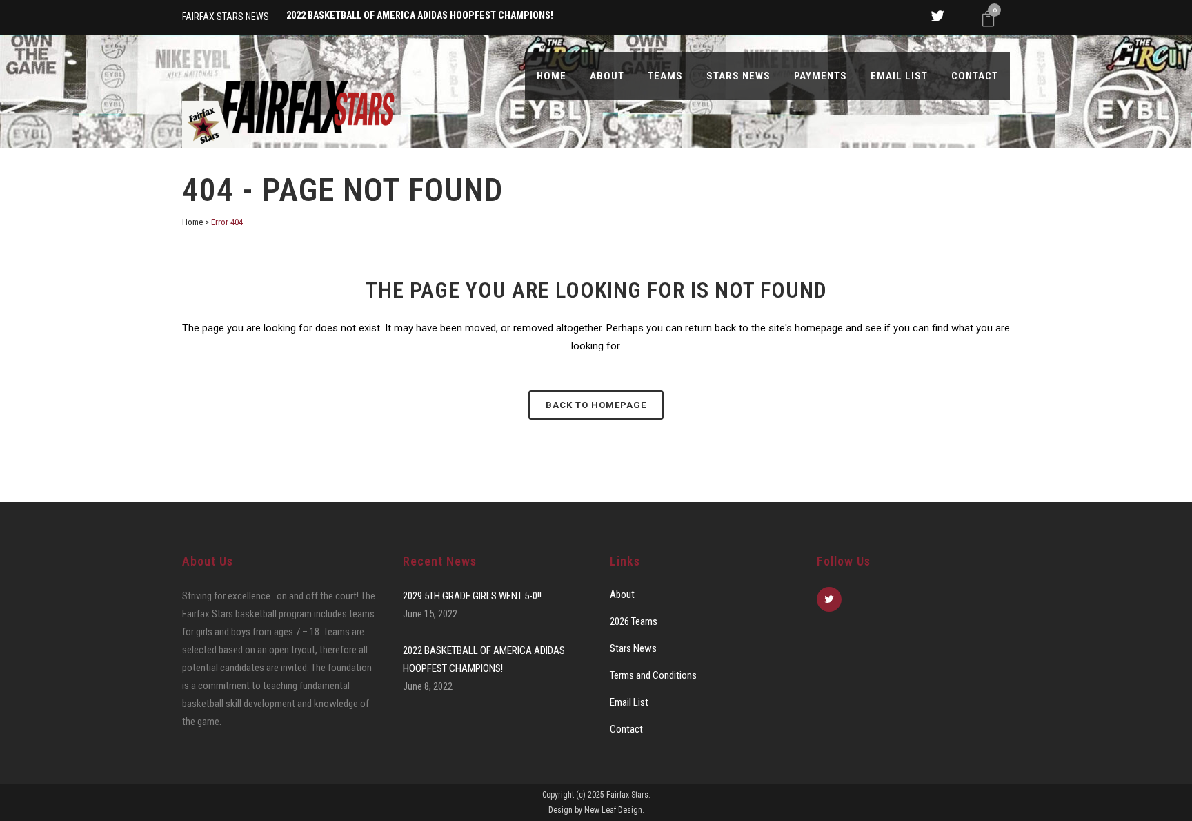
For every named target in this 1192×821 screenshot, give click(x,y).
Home (192, 222)
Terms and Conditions (653, 675)
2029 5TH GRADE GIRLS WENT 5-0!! (472, 596)
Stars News (633, 648)
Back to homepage (596, 405)
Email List (629, 702)
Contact (626, 729)
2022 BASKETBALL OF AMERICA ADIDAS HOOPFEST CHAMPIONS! (484, 659)
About (622, 594)
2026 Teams (633, 621)
